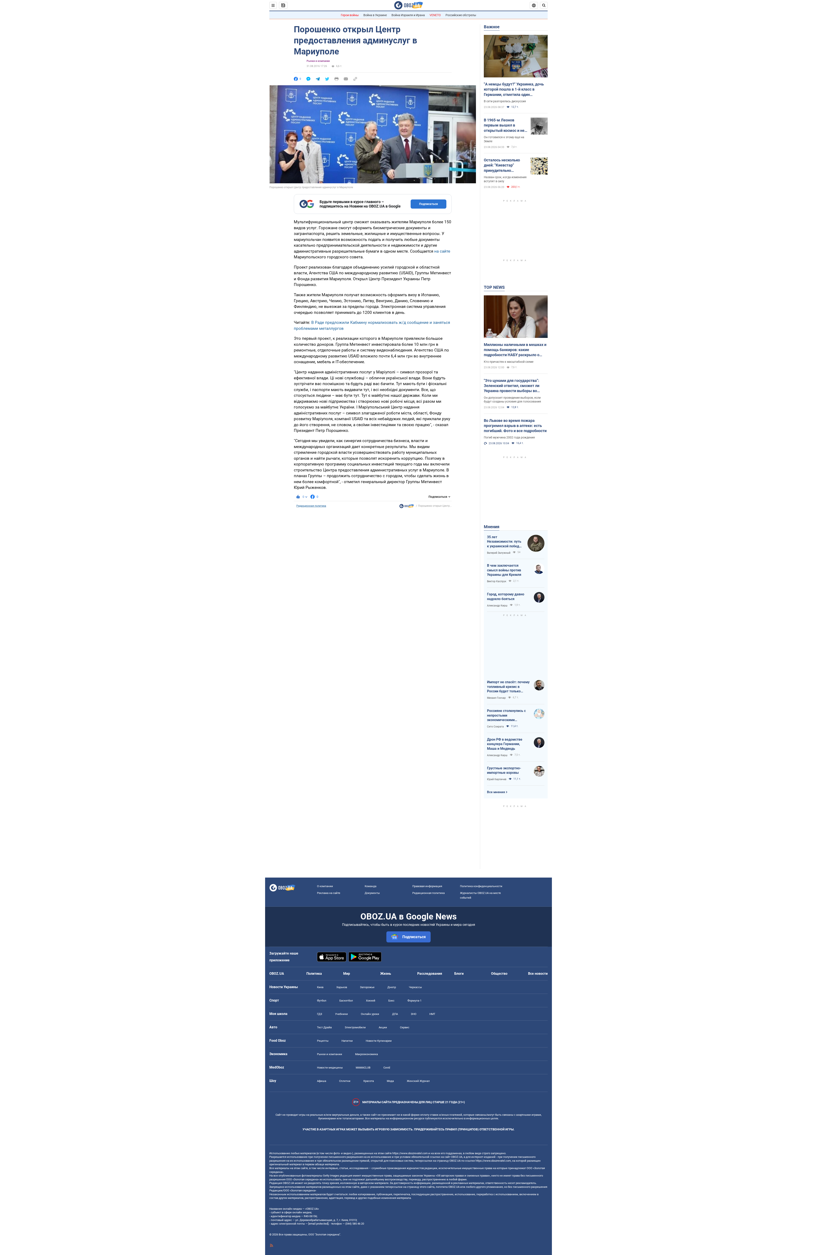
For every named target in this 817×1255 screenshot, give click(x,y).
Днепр (391, 987)
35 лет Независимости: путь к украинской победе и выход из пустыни (504, 542)
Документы (372, 893)
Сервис (404, 1027)
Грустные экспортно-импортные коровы (504, 770)
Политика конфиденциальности (481, 886)
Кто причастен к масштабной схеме (508, 361)
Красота (368, 1081)
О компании (325, 886)
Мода (390, 1081)
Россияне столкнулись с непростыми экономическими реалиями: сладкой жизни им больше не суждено (508, 715)
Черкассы (415, 987)
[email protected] (318, 1223)
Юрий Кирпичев (496, 779)
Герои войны (350, 15)
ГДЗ (319, 1014)
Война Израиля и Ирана (408, 15)
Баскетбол (346, 1000)
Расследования (429, 974)
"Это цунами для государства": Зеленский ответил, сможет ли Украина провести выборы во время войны (511, 386)
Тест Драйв (324, 1027)
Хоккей (370, 1000)
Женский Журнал (418, 1081)
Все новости (538, 974)
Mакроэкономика (366, 1054)
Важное (492, 26)
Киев (320, 987)
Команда (370, 886)
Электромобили (355, 1027)
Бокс (391, 1000)
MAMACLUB (363, 1067)
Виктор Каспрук (496, 581)
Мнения (491, 526)
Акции (383, 1027)
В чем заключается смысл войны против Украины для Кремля (504, 570)
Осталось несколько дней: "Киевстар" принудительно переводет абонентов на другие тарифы (503, 165)
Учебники (341, 1014)
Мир (346, 974)
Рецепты (323, 1040)
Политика (314, 974)
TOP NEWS (494, 287)
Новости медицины (330, 1067)
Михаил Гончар (496, 697)
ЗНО (413, 1014)
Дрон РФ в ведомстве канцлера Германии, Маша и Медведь (504, 744)
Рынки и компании (318, 61)
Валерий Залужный (498, 552)
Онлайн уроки (370, 1014)
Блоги (459, 974)
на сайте (442, 251)
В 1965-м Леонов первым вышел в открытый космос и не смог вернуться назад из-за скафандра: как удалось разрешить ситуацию (504, 125)
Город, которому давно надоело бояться (505, 596)
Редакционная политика (311, 505)
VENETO (435, 15)
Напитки (347, 1040)
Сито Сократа (495, 726)
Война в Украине (375, 15)
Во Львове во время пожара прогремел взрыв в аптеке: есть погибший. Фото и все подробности (515, 425)
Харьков (341, 987)
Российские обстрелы (461, 15)
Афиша (321, 1081)
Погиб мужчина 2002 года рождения (509, 437)
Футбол (321, 1000)
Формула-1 (414, 1000)
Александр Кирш (497, 605)
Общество (499, 974)
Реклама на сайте (328, 893)
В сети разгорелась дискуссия (505, 101)
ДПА (395, 1014)
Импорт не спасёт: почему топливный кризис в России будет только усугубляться (508, 687)
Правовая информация (427, 886)
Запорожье (367, 987)
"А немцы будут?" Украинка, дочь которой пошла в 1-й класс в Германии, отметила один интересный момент (514, 89)
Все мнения (496, 792)
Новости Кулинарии (379, 1040)
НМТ (432, 1014)
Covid (386, 1067)
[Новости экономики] (406, 507)
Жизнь (385, 974)
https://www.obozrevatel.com (410, 1153)
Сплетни (344, 1081)
